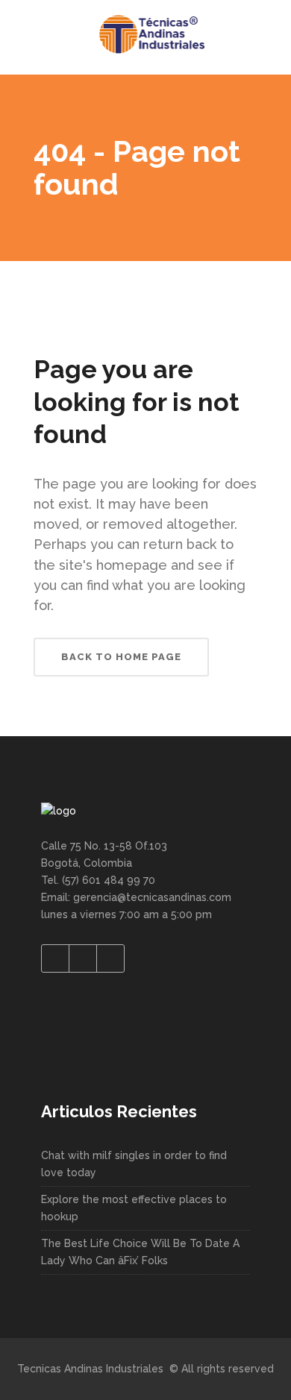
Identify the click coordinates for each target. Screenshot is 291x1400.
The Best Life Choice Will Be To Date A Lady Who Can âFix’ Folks (140, 1251)
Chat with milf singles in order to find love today (134, 1163)
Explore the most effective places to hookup (134, 1207)
